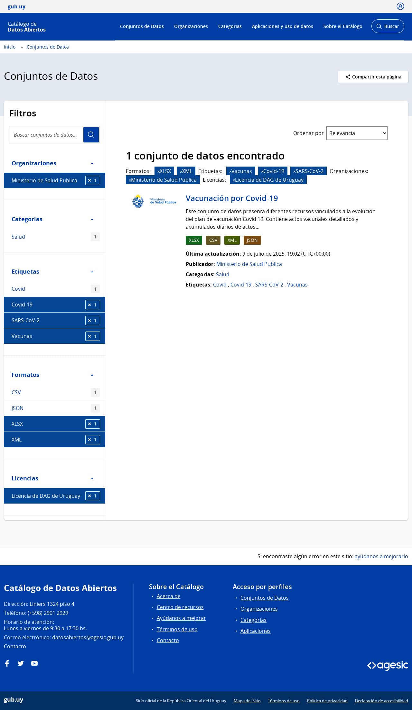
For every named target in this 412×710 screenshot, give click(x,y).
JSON (54, 408)
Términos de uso (177, 629)
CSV (54, 392)
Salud (54, 236)
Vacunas (54, 336)
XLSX (54, 423)
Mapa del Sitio (247, 701)
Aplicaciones (255, 630)
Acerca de (169, 596)
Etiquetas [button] (25, 271)
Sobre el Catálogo (342, 26)
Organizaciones (191, 26)
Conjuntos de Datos (142, 26)
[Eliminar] (159, 171)
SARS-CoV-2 (54, 320)
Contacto (168, 640)
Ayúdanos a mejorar (181, 618)
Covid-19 (54, 304)
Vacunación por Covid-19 (232, 198)
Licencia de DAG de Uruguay (54, 495)
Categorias (230, 26)
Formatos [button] (25, 374)
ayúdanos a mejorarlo (381, 556)
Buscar (387, 28)
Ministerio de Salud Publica (54, 180)
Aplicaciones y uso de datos (282, 26)
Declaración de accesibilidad (381, 701)
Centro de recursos (180, 607)
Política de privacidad (327, 701)
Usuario (91, 134)
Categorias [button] (27, 219)
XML (54, 439)
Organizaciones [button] (34, 163)
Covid (54, 288)
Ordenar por (308, 133)
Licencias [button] (25, 478)
